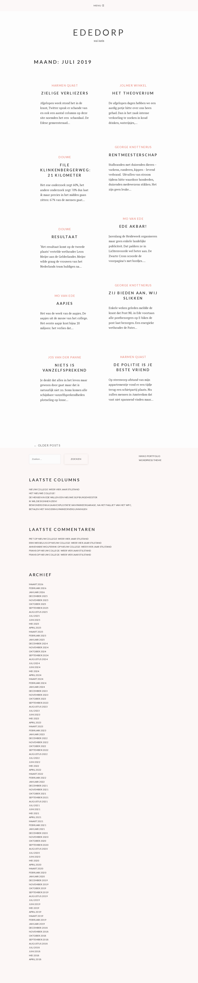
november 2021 (38, 789)
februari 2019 (37, 919)
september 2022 (38, 750)
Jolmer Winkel (133, 85)
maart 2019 (36, 915)
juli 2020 (34, 852)
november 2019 (38, 884)
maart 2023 (36, 726)
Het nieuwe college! (42, 493)
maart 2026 (36, 584)
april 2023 (35, 722)
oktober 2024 (37, 651)
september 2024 (38, 655)
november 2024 (38, 647)
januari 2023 (37, 734)
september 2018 (38, 939)
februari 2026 (37, 588)
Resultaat (65, 236)
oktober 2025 (37, 604)
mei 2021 (34, 813)
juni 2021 (34, 809)
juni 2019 (34, 904)
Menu (99, 5)
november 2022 (38, 742)
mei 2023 (34, 718)
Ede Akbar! (133, 226)
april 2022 (35, 769)
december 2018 (38, 927)
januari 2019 (37, 923)
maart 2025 (36, 631)
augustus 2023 (38, 706)
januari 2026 (37, 592)
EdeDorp (99, 32)
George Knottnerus (133, 147)
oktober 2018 (37, 935)
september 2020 (38, 844)
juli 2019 (34, 900)
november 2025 (38, 600)
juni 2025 (34, 619)
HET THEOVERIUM (133, 93)
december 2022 (38, 738)
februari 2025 (37, 635)
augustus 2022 (38, 754)
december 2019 (38, 880)
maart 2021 (36, 821)
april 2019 (35, 911)
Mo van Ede (133, 218)
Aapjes (64, 303)
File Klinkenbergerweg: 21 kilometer (65, 170)
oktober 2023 (37, 698)
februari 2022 (37, 777)
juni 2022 (34, 762)
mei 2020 (34, 860)
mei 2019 (34, 908)
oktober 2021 (37, 793)
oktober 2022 (37, 746)
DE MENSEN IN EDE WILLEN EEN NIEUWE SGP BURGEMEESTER (63, 497)
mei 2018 (34, 955)
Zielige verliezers (65, 93)
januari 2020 (37, 876)
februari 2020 (37, 872)
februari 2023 (37, 730)
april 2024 (35, 675)
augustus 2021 (38, 801)
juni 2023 (34, 714)
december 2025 (38, 596)
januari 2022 (37, 781)
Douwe (64, 157)
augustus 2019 (38, 896)
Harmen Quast (65, 85)
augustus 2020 (38, 848)
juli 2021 (34, 805)
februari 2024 (37, 683)
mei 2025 (34, 623)
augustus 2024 (38, 659)
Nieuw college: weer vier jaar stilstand (54, 489)
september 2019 (38, 892)
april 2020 (35, 864)
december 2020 (38, 833)
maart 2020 (36, 868)
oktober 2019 (37, 888)
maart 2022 (36, 773)
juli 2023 (34, 710)
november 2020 (38, 836)
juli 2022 (34, 757)
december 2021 (38, 785)
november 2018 (38, 931)
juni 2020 (34, 856)
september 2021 (38, 797)
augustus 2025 (38, 611)
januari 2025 (37, 639)
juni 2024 (34, 667)
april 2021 (35, 817)
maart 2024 (36, 678)
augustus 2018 (38, 943)
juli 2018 (34, 947)
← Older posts (47, 445)
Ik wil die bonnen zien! (43, 501)
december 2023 (38, 690)
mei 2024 (34, 671)
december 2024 (38, 643)
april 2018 (35, 959)
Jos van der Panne (64, 357)
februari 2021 (37, 825)
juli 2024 (34, 663)
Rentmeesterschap (133, 155)
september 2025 (38, 607)
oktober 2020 (37, 840)
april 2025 (35, 627)
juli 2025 (34, 615)
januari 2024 (37, 686)
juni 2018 (34, 951)
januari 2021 (37, 829)
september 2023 (38, 702)
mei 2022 (34, 765)
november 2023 (38, 694)
